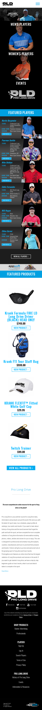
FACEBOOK (11, 605)
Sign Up (21, 645)
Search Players (21, 655)
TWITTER (22, 605)
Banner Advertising (21, 628)
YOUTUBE (33, 605)
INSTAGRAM (22, 608)
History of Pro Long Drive (21, 677)
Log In (21, 650)
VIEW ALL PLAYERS (20, 256)
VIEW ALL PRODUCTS (20, 468)
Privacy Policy (21, 664)
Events (21, 682)
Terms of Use (27, 615)
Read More (5, 571)
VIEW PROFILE (6, 134)
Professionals (21, 633)
